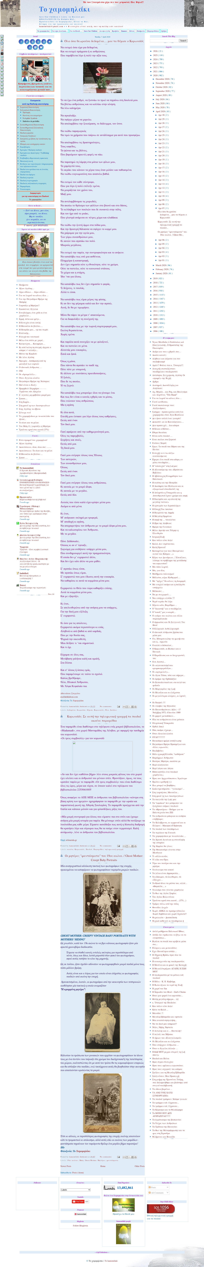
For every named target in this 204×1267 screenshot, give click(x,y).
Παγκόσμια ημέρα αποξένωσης (167, 740)
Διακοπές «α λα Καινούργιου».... (168, 421)
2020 (155, 75)
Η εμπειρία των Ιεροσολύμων (166, 505)
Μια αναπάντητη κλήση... (164, 1020)
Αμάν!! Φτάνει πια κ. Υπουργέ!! (167, 365)
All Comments (157, 1192)
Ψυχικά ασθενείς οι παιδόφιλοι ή (168, 920)
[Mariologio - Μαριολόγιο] (1, 67)
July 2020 (160, 99)
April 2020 (161, 111)
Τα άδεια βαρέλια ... (162, 1089)
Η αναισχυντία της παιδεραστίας (168, 961)
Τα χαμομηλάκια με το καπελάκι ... (169, 836)
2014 (155, 298)
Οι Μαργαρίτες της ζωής (164, 688)
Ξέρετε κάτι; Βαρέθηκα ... (164, 605)
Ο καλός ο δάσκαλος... (162, 645)
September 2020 (163, 91)
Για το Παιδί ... (76, 31)
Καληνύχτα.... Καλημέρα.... (32, 343)
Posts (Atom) (78, 1172)
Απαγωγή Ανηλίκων (28, 136)
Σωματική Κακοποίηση (29, 107)
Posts (153, 1187)
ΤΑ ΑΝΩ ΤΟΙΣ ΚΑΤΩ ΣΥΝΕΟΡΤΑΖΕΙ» (162, 1094)
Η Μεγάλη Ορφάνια (162, 516)
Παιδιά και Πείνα (160, 1058)
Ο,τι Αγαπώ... (158, 661)
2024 (155, 59)
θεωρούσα (81, 710)
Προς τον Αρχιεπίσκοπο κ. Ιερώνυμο (169, 778)
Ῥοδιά (23, 585)
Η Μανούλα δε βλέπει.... (31, 326)
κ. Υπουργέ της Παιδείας (164, 1002)
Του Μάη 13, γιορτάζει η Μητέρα (34, 426)
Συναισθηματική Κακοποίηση (32, 125)
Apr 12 (161, 187)
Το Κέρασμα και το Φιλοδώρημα (167, 1109)
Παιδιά (89, 849)
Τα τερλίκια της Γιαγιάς (164, 832)
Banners (124, 31)
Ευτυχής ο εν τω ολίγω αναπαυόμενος (163, 454)
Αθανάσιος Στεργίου (70, 693)
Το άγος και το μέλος (29, 422)
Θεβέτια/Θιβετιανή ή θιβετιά (33, 499)
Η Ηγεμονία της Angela (163, 512)
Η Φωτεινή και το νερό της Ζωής (167, 984)
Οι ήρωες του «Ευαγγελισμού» (166, 1037)
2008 (155, 323)
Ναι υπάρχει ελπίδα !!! (163, 598)
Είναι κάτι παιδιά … (162, 435)
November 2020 (163, 83)
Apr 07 (161, 208)
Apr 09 (161, 200)
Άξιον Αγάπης (25, 443)
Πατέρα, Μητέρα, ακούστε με (166, 761)
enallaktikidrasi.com (69, 697)
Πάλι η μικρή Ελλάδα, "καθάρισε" (168, 754)
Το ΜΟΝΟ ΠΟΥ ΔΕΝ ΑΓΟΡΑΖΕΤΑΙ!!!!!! (162, 1114)
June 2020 (160, 103)
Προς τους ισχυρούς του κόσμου (167, 1069)
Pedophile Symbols (30, 119)
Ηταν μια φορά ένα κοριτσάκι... (167, 995)
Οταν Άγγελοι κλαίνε (162, 733)
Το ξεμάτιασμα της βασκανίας (166, 1119)
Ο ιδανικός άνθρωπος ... (30, 367)
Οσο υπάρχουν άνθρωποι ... (165, 1044)
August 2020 (161, 95)
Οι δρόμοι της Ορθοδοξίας (164, 678)
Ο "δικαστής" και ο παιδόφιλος (166, 608)
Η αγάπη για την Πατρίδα (164, 482)
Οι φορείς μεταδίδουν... (163, 715)
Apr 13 (161, 183)
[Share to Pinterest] (135, 706)
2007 (155, 327)
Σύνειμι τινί (25, 412)
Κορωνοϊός (99, 710)
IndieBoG (24, 573)
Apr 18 (161, 163)
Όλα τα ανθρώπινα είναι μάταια (168, 719)
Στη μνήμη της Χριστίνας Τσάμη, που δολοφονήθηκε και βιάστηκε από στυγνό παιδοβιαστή (169, 1082)
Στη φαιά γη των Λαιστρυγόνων (167, 796)
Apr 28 (161, 123)
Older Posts (140, 1166)
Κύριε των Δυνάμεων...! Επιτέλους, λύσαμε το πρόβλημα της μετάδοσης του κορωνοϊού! (169, 560)
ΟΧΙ (21, 370)
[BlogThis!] (126, 706)
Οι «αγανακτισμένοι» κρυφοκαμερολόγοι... (162, 667)
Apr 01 (161, 260)
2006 (155, 331)
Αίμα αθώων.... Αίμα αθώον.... (33, 292)
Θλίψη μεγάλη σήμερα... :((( (165, 999)
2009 (155, 319)
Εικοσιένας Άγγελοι (28, 309)
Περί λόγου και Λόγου (162, 768)
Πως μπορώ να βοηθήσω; (163, 785)
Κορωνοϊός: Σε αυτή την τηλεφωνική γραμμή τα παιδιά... (170, 224)
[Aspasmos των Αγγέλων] (1, 50)
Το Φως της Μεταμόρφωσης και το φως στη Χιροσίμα (168, 1132)
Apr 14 (161, 179)
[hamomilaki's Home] (1, 36)
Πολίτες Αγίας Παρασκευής (34, 558)
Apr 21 (161, 151)
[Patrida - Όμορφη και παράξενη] (1, 84)
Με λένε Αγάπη (26, 357)
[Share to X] (129, 706)
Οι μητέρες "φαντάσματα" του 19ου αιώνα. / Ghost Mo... (172, 233)
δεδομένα (71, 710)
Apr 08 (161, 204)
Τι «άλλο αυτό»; (160, 856)
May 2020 (160, 107)
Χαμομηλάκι (78, 701)
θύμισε (90, 710)
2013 (155, 302)
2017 (155, 286)
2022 (155, 67)
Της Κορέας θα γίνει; (162, 846)
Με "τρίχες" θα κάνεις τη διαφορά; (169, 581)
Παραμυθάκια (153, 31)
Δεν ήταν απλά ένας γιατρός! (166, 418)
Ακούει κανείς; (159, 355)
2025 (155, 55)
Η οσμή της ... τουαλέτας (164, 519)
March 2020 (161, 265)
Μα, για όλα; (158, 570)
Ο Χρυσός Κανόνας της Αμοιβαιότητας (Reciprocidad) (33, 471)
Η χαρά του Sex (159, 988)
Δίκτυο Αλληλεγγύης (30, 535)
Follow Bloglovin (80, 1225)
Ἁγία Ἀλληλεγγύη (29, 523)
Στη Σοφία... (25, 401)
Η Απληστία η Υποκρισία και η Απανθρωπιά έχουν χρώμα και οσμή (169, 494)
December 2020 (163, 79)
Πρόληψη (26, 112)
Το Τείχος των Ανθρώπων (164, 1123)
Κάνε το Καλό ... (160, 1009)
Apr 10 (161, 195)
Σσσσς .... (23, 457)
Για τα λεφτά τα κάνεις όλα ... (167, 398)
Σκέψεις (113, 710)
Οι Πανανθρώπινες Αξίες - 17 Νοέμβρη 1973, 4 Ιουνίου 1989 (166, 711)
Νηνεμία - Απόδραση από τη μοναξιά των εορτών (32, 362)
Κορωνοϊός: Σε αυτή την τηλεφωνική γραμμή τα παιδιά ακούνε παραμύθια (104, 718)
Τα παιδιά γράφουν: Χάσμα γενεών (169, 1099)
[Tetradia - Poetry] (1, 91)
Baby (82, 1160)
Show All (51, 594)
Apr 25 (161, 135)
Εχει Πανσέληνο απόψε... (164, 951)
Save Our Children (90, 31)
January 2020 (162, 273)
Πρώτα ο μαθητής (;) (161, 781)
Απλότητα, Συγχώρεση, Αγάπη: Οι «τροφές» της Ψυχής (168, 377)
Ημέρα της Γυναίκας (162, 526)
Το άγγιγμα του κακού (163, 869)
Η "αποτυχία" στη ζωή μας (164, 466)
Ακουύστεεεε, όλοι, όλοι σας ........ (35, 447)
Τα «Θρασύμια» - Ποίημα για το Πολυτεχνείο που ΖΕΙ (167, 811)
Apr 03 (161, 252)
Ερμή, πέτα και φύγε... (30, 319)
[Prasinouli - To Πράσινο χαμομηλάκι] (1, 87)
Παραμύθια (98, 849)
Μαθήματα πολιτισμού (163, 573)
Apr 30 (161, 115)
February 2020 (162, 269)
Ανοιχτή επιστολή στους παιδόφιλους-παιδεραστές (165, 370)
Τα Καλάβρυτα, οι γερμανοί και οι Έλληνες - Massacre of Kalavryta (169, 824)
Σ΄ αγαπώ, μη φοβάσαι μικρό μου (35, 394)
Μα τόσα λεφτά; (160, 566)
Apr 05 (161, 243)
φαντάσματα (112, 1160)
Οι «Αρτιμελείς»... (27, 374)
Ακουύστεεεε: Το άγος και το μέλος (35, 450)
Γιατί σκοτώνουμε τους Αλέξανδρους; (163, 407)
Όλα (107, 710)
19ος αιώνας (72, 1160)
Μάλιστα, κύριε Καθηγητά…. (166, 577)
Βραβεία (115, 31)
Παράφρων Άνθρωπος (162, 757)
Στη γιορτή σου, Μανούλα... (165, 792)
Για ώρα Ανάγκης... (60, 31)
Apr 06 (161, 239)
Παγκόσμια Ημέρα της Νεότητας (34, 381)
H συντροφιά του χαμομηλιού (33, 440)
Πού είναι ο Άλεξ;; (28, 384)
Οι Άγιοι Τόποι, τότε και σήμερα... (168, 675)
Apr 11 (161, 191)
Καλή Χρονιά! (159, 547)
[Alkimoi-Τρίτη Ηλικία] (1, 46)
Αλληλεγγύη (104, 31)
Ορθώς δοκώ (158, 726)
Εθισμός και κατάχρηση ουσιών (32, 144)
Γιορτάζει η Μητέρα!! (29, 305)
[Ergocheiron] (1, 56)
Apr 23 (161, 143)
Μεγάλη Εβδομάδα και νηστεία (167, 1016)
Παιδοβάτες (158, 750)
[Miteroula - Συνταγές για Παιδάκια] (1, 70)
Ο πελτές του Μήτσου (162, 1034)
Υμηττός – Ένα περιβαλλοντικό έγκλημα (34, 550)
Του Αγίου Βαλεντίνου (163, 896)
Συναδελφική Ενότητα (31, 479)
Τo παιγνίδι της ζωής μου (164, 799)
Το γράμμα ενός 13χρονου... (165, 1102)
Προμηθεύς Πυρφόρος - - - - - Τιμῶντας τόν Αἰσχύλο (32, 390)
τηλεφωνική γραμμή (114, 849)
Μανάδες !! (157, 1013)
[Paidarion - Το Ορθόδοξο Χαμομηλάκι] (1, 80)
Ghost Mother (90, 1160)
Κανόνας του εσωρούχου (32, 116)
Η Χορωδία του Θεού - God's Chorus (169, 992)
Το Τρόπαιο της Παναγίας (164, 1126)
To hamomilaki (27, 467)
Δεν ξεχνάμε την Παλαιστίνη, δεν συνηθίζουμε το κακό (35, 527)
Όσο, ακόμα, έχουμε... (162, 730)
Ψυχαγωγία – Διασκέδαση (164, 917)
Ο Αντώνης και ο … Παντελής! (166, 1030)
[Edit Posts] (1, 39)
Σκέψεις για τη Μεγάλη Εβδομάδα (168, 1072)
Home (102, 1166)
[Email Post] (118, 706)
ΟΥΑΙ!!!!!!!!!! (158, 737)
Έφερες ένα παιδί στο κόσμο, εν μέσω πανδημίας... (167, 461)
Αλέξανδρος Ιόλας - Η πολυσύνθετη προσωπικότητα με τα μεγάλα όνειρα (34, 564)
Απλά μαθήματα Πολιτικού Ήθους (168, 931)
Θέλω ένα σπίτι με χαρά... (31, 340)
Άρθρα (164, 31)
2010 (155, 315)
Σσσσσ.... (23, 398)
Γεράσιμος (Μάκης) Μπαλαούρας (30, 507)
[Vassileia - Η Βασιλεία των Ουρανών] (1, 94)
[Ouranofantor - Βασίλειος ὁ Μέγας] (1, 74)
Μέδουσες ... (158, 591)
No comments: (106, 706)
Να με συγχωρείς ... (161, 594)
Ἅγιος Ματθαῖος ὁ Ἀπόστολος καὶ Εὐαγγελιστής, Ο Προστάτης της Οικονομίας (168, 345)
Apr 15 (161, 175)
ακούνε (70, 849)
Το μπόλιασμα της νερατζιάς (33, 587)
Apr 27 (161, 127)
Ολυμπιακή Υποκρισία (163, 723)
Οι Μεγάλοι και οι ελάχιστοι (166, 692)
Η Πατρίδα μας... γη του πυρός (33, 329)
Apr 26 (161, 131)
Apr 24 (161, 139)
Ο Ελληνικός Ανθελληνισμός (165, 628)
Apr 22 (161, 147)
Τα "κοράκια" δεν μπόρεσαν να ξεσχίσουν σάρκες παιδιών (167, 804)
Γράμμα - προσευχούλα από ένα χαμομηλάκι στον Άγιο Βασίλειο (168, 413)
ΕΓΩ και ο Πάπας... (161, 428)
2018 (155, 282)
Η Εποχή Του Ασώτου (162, 509)
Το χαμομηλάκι (64, 9)
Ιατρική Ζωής (158, 536)
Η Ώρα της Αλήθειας (162, 523)
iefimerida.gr (71, 840)
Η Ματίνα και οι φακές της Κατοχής (169, 964)
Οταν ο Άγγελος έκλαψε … (165, 1048)
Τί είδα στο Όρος (160, 859)
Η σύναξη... (24, 333)
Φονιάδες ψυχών (160, 907)
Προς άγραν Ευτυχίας (162, 1061)
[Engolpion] (1, 53)
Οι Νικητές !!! (158, 702)
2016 (155, 290)
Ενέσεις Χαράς (159, 443)
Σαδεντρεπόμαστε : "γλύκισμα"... (168, 788)
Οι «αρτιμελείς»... (161, 671)
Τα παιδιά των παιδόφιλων (165, 829)
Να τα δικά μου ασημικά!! (164, 1023)
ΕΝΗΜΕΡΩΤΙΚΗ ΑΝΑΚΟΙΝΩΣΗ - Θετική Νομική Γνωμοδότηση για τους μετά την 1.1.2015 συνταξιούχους (35, 486)
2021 (155, 71)
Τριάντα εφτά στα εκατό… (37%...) (169, 900)
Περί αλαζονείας (160, 764)
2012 (155, 306)
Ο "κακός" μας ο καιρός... (164, 612)
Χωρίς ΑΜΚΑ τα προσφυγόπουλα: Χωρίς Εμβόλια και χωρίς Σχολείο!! (169, 912)
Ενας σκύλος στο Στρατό (164, 439)
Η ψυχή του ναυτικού (29, 336)
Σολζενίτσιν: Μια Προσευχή (165, 1076)
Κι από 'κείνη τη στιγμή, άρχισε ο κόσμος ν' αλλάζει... (35, 349)
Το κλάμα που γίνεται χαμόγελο (167, 889)
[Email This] (124, 706)
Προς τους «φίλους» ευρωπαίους (167, 1065)
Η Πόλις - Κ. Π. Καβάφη (163, 981)
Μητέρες (101, 1160)
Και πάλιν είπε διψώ (162, 540)
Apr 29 (161, 119)
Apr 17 (161, 167)
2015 (155, 294)
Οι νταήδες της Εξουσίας (164, 705)
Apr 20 (161, 155)
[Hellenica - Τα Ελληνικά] (1, 60)
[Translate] (1, 43)
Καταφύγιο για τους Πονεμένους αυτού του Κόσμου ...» (168, 552)
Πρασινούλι (26, 497)
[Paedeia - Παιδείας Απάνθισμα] (1, 77)
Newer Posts (65, 1166)
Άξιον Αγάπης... (26, 288)
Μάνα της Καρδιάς (28, 353)
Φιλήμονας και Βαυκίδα (163, 1136)
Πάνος (132, 31)
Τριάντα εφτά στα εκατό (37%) (34, 429)
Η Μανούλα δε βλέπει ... (31, 454)
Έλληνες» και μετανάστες (164, 947)
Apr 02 (161, 256)
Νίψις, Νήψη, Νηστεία (162, 1027)
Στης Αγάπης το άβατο (29, 408)
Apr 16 (161, 171)
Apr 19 (161, 159)
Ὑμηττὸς (24, 547)
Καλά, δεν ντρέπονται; (163, 543)
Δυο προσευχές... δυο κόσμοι (165, 425)
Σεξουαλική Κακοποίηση (30, 110)
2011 (155, 311)
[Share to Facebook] (132, 706)
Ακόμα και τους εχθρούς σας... (166, 351)
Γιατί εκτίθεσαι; (160, 401)
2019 (155, 278)
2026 (155, 51)
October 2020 (162, 87)
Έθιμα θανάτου (159, 432)
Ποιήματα (141, 31)
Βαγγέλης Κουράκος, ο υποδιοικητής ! (30, 577)
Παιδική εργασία (26, 133)
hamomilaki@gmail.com (51, 26)
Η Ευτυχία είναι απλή (29, 322)
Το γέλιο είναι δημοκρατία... (166, 873)
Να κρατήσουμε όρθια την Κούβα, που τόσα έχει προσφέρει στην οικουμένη (35, 514)
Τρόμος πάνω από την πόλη (165, 903)
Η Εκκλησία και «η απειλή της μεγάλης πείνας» (166, 500)
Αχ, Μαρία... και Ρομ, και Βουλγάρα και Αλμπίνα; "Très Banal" (169, 393)
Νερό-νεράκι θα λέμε (162, 601)
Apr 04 (161, 247)
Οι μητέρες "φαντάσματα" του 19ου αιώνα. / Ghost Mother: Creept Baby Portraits (104, 858)
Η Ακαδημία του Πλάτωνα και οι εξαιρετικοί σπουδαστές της (167, 487)
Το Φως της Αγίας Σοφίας (164, 893)
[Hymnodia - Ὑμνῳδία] (1, 63)
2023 (155, 63)
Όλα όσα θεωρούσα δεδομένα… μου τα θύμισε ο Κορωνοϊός (172, 214)
